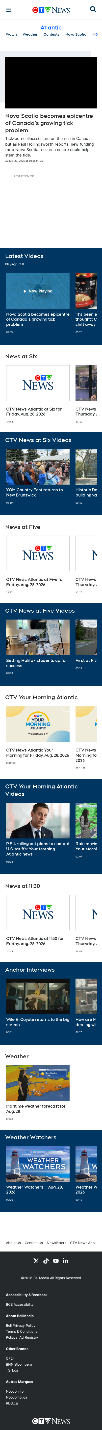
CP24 (10, 1358)
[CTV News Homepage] (51, 10)
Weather (30, 34)
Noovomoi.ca (16, 1397)
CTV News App (82, 1243)
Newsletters (56, 1243)
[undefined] (38, 303)
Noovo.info (15, 1391)
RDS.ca (12, 1403)
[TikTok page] (46, 1261)
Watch (11, 34)
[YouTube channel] (56, 1261)
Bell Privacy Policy (20, 1325)
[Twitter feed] (36, 1261)
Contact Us (34, 1243)
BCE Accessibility (20, 1304)
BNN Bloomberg (19, 1364)
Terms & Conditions (21, 1331)
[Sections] (9, 10)
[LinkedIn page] (66, 1261)
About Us (13, 1243)
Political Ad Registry (22, 1337)
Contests (51, 34)
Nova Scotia (75, 34)
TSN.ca (12, 1370)
